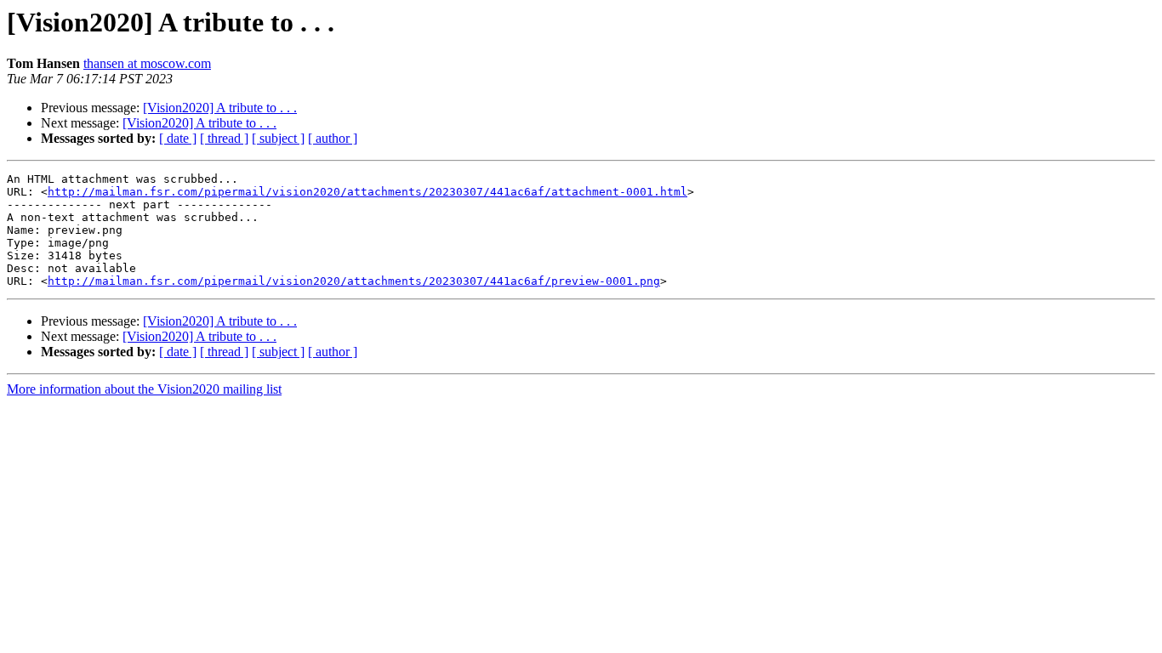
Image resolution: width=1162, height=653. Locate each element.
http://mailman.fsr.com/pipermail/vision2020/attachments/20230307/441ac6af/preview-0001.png (354, 281)
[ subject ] (278, 138)
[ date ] (178, 138)
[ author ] (332, 138)
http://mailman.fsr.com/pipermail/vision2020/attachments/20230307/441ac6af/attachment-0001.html (367, 191)
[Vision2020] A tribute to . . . (220, 107)
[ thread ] (224, 138)
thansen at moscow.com (147, 63)
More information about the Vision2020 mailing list (144, 389)
